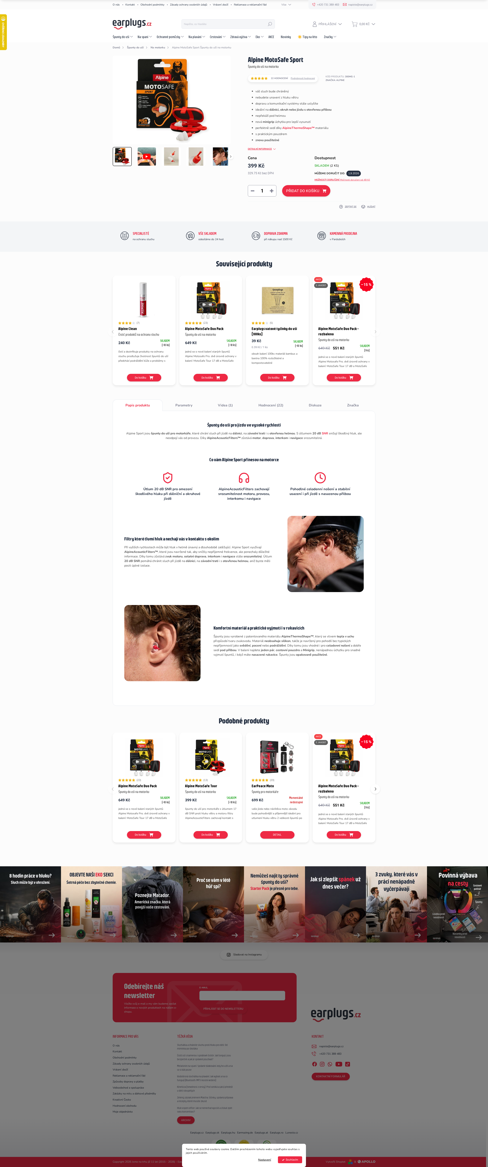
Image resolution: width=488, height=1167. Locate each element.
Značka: (335, 80)
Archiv (186, 1120)
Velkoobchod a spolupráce (128, 1087)
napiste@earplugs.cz (331, 1046)
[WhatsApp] (330, 1063)
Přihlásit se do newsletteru (223, 1008)
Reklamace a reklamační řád (250, 4)
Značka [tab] (353, 405)
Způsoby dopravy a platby (128, 1081)
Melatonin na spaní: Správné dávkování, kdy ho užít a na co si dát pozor (205, 1067)
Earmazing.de (245, 1132)
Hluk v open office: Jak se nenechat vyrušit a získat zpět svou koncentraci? (204, 1109)
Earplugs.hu (228, 1132)
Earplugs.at (261, 1132)
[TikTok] (347, 1063)
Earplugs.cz (197, 1132)
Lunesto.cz (291, 1132)
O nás (116, 4)
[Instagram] (322, 1063)
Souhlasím (292, 1159)
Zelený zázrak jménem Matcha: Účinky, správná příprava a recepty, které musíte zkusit (205, 1099)
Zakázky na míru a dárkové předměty (134, 1093)
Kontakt (130, 4)
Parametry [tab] (183, 405)
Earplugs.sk (212, 1132)
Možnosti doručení (342, 179)
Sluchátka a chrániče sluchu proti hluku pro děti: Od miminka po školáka (202, 1046)
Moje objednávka (122, 1111)
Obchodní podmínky (152, 4)
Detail (277, 834)
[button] (375, 789)
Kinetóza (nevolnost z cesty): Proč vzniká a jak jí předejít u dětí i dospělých (205, 1088)
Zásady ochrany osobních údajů (188, 4)
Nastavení (264, 1160)
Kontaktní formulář (330, 1076)
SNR (325, 433)
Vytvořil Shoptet (335, 1162)
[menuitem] (123, 36)
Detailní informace (260, 148)
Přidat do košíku (302, 191)
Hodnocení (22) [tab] (270, 405)
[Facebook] (314, 1063)
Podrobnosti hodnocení (303, 78)
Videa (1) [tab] (225, 405)
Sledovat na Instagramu (247, 954)
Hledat (270, 24)
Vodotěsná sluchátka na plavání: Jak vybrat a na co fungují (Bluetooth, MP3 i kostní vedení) (202, 1078)
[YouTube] (339, 1063)
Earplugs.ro (276, 1132)
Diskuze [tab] (315, 405)
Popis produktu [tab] (137, 405)
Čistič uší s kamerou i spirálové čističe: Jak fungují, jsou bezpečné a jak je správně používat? (204, 1057)
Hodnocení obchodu (124, 1106)
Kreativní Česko (122, 1099)
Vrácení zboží (220, 4)
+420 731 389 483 (330, 1054)
